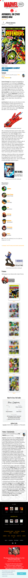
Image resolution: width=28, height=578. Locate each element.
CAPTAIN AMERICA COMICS (8, 531)
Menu (3, 0)
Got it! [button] (21, 573)
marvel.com (21, 540)
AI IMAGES (4, 536)
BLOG (9, 536)
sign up (6, 540)
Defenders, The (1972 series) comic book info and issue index (13, 245)
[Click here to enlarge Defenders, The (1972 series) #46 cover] (13, 63)
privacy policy (11, 540)
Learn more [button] (4, 575)
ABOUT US (19, 536)
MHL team (8, 568)
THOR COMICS (15, 533)
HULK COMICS (17, 531)
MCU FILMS (13, 536)
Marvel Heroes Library (13, 558)
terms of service (16, 540)
